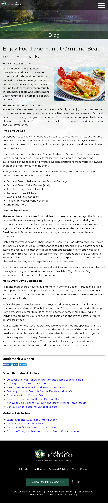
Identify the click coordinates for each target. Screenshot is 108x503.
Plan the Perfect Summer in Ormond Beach (33, 427)
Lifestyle (23, 469)
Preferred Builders (58, 469)
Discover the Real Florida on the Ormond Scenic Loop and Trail (45, 379)
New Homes (38, 469)
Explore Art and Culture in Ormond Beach (32, 419)
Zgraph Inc (49, 494)
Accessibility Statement (60, 491)
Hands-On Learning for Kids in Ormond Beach (35, 399)
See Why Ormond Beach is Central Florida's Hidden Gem (41, 391)
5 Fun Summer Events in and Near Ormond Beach (37, 387)
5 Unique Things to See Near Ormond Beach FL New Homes (43, 431)
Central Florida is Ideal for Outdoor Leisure (32, 406)
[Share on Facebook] (6, 365)
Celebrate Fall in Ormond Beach (26, 423)
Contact (84, 469)
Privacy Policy (85, 491)
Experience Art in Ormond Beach (27, 395)
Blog (74, 469)
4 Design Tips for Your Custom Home (29, 383)
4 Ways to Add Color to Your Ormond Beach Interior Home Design (47, 402)
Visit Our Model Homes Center (48, 482)
